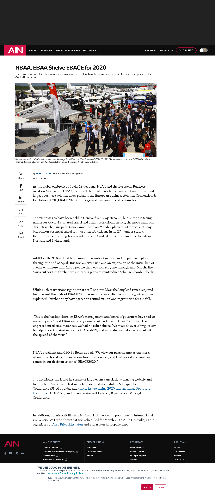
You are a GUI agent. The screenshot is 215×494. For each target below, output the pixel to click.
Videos (133, 459)
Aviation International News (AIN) (59, 451)
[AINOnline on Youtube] (11, 453)
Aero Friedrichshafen (67, 424)
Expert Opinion (137, 451)
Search (165, 50)
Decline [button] (161, 487)
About (177, 448)
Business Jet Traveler (53, 459)
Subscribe (186, 50)
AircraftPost (49, 455)
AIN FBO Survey (50, 448)
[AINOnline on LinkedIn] (22, 453)
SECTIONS (88, 50)
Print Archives (137, 448)
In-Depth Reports (138, 455)
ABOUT (149, 50)
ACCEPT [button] (147, 487)
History (177, 455)
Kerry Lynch (43, 173)
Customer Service (95, 451)
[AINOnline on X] (16, 453)
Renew (90, 455)
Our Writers (179, 451)
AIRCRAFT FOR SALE (67, 50)
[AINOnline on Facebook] (5, 453)
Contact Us (179, 459)
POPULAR (46, 50)
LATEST (33, 50)
